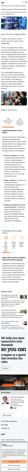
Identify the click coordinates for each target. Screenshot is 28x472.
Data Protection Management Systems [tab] (20, 121)
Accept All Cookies (14, 461)
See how (5, 368)
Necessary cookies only (14, 465)
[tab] (6, 243)
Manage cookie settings (14, 469)
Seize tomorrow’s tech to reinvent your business (13, 5)
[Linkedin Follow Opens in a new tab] (11, 408)
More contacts (7, 415)
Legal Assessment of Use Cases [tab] (8, 121)
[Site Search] (23, 2)
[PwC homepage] (3, 2)
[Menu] (26, 2)
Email (14, 408)
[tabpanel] (14, 176)
